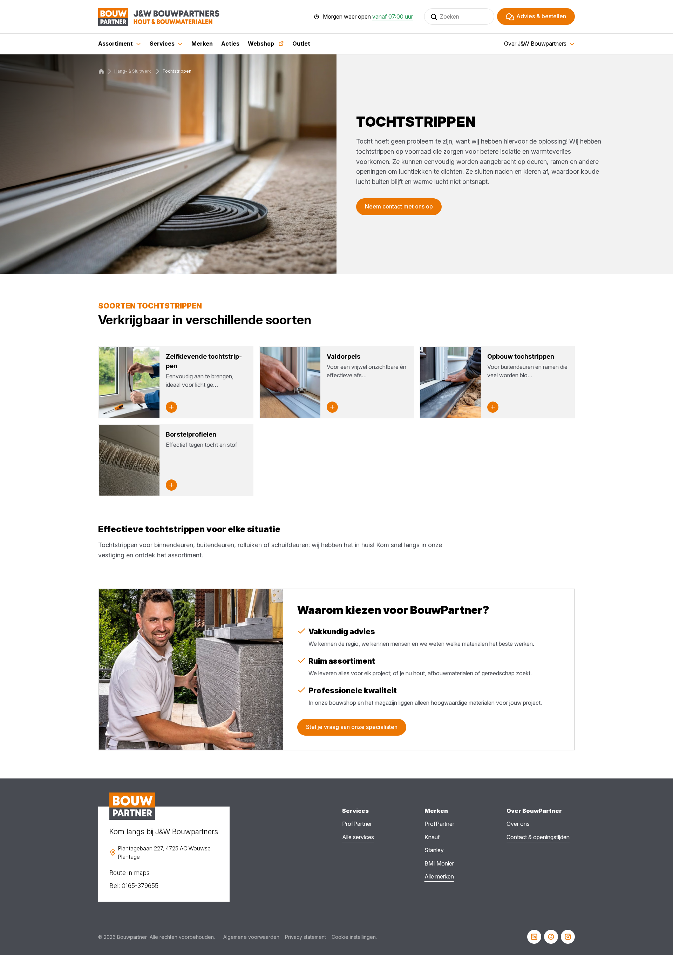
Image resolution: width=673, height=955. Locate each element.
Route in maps (129, 872)
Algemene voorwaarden (251, 937)
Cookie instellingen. (354, 937)
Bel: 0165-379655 (133, 885)
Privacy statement (305, 937)
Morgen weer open (368, 16)
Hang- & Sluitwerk (132, 71)
